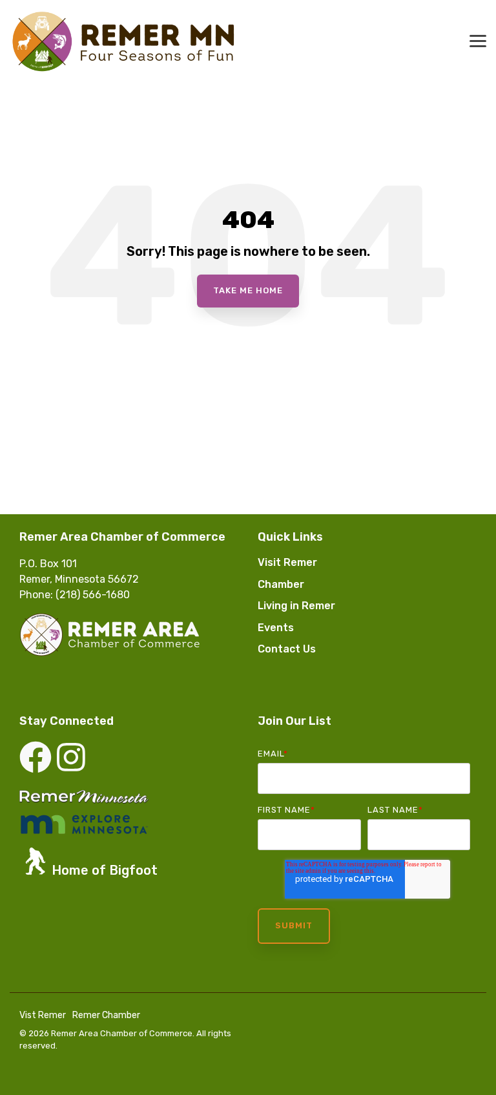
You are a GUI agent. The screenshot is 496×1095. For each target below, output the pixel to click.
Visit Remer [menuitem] (287, 562)
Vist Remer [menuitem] (42, 1015)
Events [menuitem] (276, 627)
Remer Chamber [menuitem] (106, 1015)
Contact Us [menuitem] (287, 649)
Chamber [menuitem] (281, 584)
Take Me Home (248, 290)
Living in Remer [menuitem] (296, 606)
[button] (478, 40)
